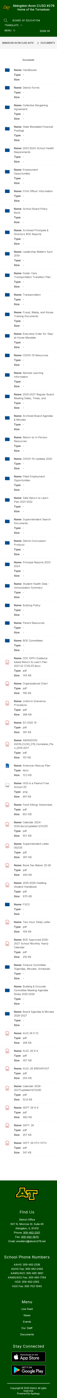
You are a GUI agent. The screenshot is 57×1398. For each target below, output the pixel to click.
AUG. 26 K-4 (30, 1050)
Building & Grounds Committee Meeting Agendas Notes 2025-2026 (31, 990)
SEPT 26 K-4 (30, 1107)
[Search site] (6, 20)
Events (27, 1321)
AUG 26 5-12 (30, 1033)
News (27, 1315)
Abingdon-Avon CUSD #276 (18, 43)
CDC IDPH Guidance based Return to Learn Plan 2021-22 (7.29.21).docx (31, 662)
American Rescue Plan (36, 765)
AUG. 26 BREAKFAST (36, 1068)
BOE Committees (33, 640)
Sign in (45, 31)
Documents (48, 43)
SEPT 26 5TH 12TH (35, 1143)
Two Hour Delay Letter (37, 922)
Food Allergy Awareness (37, 804)
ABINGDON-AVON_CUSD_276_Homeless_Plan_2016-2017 (33, 744)
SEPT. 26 (28, 1125)
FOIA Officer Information (38, 191)
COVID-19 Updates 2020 (37, 458)
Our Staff (26, 1328)
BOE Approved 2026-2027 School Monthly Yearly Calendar (31, 943)
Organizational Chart (35, 683)
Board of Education (26, 20)
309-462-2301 (31, 1232)
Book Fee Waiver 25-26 (37, 865)
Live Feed (27, 1309)
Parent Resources (33, 622)
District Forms (31, 87)
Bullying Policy (31, 605)
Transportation (32, 294)
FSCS (26, 904)
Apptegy (35, 1393)
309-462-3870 (30, 1236)
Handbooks (30, 70)
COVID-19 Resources (35, 355)
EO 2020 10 (30, 722)
